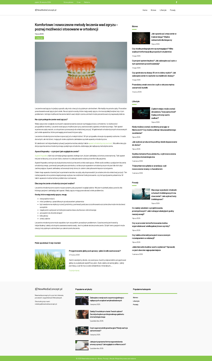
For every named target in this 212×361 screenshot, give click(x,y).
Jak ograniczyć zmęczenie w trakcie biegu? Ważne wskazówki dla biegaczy (163, 36)
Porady (172, 10)
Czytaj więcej (74, 270)
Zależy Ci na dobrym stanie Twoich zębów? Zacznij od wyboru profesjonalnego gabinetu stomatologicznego (107, 314)
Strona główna (68, 2)
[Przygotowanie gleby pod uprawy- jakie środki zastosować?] (50, 260)
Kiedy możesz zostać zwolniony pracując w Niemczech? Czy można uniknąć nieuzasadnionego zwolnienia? (154, 129)
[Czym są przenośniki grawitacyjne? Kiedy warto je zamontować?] (82, 332)
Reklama (87, 2)
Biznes (153, 10)
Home (145, 10)
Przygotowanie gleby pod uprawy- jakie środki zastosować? (95, 250)
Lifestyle (163, 10)
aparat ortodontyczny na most (100, 143)
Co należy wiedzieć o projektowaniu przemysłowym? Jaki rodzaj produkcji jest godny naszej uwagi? (153, 210)
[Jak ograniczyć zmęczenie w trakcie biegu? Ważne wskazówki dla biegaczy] (141, 39)
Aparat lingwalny (41, 155)
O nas (78, 2)
